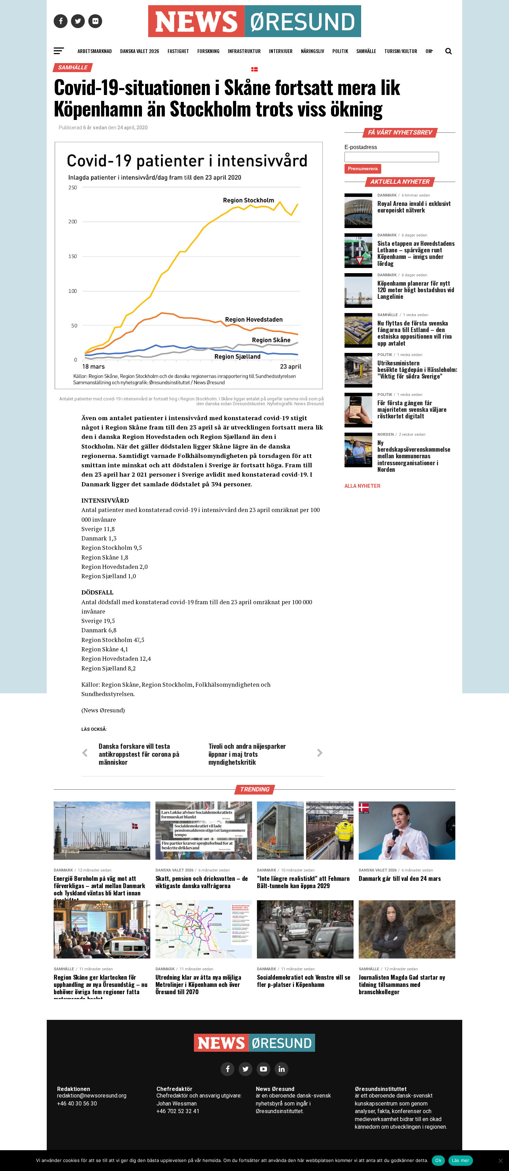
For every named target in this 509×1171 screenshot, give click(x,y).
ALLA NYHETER (363, 486)
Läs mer (461, 1160)
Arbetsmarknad (95, 50)
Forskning (208, 50)
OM (429, 50)
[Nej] (500, 1160)
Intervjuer (281, 50)
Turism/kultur (400, 50)
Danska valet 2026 (139, 50)
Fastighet (178, 50)
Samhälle (366, 50)
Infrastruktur (244, 50)
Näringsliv (312, 50)
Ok (438, 1160)
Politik (340, 50)
